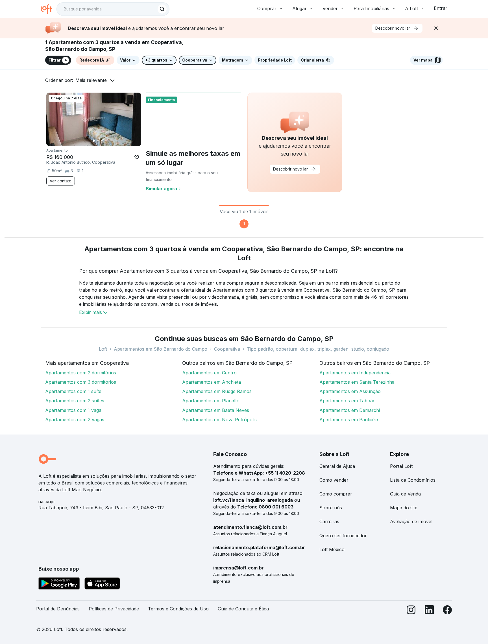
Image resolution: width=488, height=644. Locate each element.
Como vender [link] (333, 480)
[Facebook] (447, 611)
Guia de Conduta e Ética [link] (243, 609)
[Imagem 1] (94, 140)
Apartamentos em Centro (209, 373)
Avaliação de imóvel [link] (411, 521)
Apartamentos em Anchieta (211, 382)
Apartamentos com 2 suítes (74, 400)
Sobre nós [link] (330, 507)
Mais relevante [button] (91, 80)
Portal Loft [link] (401, 466)
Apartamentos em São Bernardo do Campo (160, 349)
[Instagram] (411, 611)
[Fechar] (436, 28)
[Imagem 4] (105, 140)
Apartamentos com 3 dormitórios (80, 382)
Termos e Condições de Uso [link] (178, 609)
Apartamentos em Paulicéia (348, 419)
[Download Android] (59, 584)
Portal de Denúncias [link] (58, 609)
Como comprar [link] (335, 494)
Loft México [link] (332, 549)
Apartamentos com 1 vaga (73, 410)
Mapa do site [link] (403, 507)
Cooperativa (227, 349)
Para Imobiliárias (371, 8)
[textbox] (112, 9)
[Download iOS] (102, 584)
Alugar (299, 8)
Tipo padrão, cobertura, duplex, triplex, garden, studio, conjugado (318, 349)
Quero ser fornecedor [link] (343, 535)
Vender (330, 8)
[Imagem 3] (101, 140)
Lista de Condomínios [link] (412, 480)
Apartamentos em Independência (355, 373)
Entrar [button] (440, 8)
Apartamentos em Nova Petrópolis (219, 419)
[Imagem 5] (109, 140)
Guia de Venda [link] (405, 494)
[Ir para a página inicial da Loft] (48, 9)
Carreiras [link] (329, 521)
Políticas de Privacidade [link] (114, 609)
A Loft (411, 8)
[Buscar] (162, 9)
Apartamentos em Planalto (210, 400)
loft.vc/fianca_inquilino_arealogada (253, 500)
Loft (103, 349)
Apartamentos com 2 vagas (74, 419)
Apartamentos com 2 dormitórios (80, 373)
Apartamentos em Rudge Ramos (217, 391)
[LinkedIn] (429, 611)
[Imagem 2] (98, 140)
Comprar (266, 8)
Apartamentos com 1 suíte (73, 391)
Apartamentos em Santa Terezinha (357, 382)
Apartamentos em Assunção (350, 391)
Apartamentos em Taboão (347, 400)
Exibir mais (90, 312)
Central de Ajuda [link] (337, 466)
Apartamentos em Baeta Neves (215, 410)
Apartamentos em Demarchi (349, 410)
